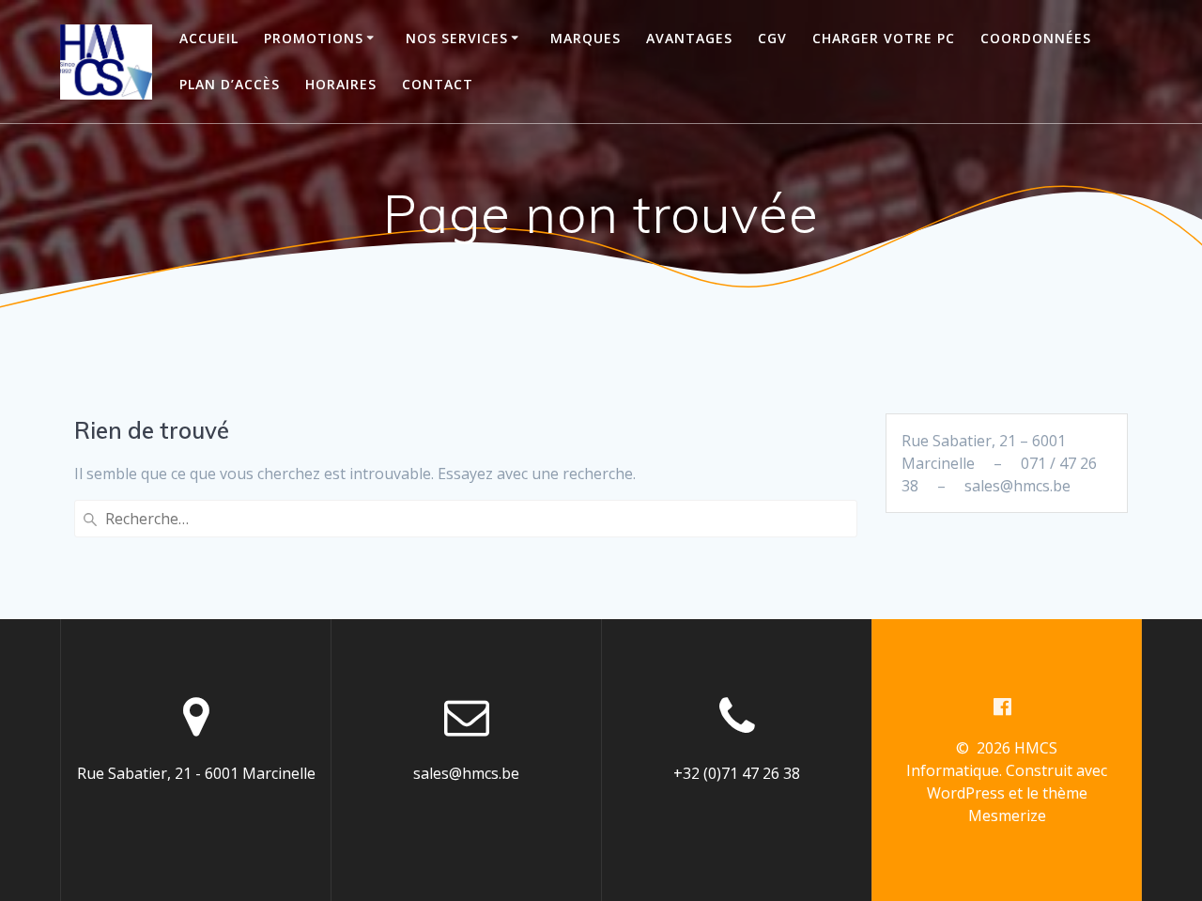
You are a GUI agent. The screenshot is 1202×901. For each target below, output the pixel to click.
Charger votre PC (883, 38)
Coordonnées (1035, 38)
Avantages (689, 38)
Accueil (209, 38)
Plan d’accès (229, 84)
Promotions (313, 38)
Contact (437, 84)
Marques (585, 38)
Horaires (341, 84)
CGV (772, 38)
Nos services (457, 38)
